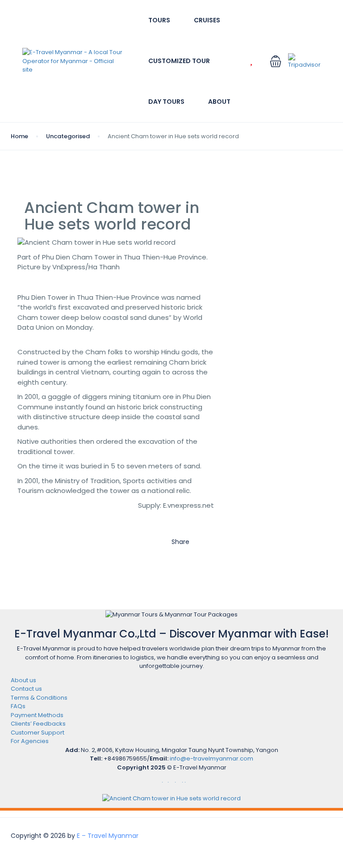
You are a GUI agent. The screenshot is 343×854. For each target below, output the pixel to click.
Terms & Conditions (39, 697)
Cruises (207, 20)
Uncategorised (68, 136)
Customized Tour (179, 60)
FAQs (18, 706)
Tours (159, 20)
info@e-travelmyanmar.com (211, 758)
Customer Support (37, 732)
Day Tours (166, 101)
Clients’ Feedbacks (38, 723)
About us (23, 680)
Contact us (26, 688)
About (219, 101)
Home (19, 136)
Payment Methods (37, 715)
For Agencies (30, 741)
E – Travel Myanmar (107, 835)
